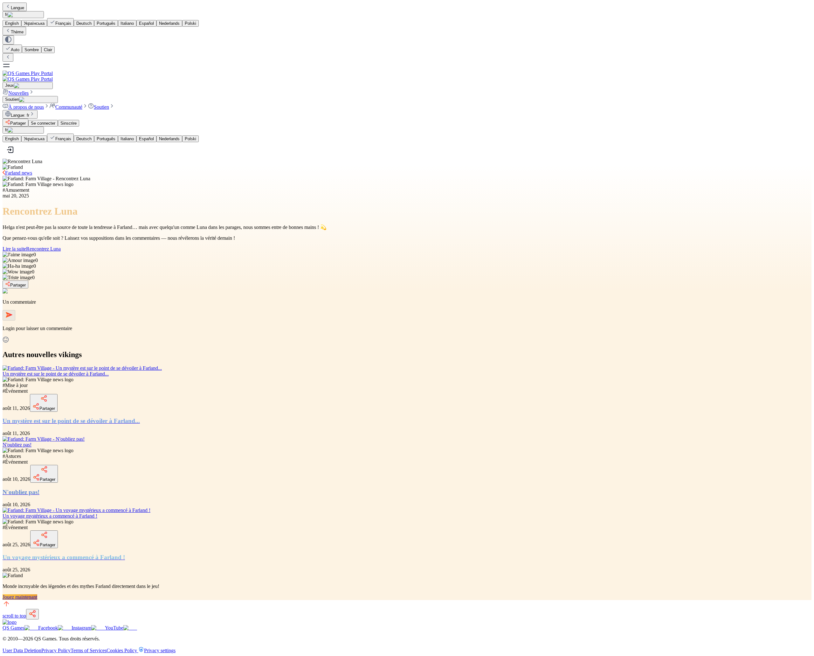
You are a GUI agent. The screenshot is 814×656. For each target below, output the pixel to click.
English (12, 23)
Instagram (81, 628)
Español (146, 23)
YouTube (114, 628)
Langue (17, 7)
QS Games (13, 628)
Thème (17, 32)
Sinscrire (68, 123)
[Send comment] (9, 315)
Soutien (101, 107)
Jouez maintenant (20, 597)
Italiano (127, 23)
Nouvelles (18, 93)
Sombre (31, 49)
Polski (190, 23)
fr (6, 14)
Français (63, 23)
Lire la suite (32, 249)
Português (106, 23)
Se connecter (43, 123)
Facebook (48, 628)
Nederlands (169, 23)
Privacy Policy (56, 650)
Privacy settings (160, 650)
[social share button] (32, 614)
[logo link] (10, 622)
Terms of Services (89, 650)
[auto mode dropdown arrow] (8, 40)
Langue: (20, 115)
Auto (15, 49)
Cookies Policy (122, 650)
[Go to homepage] (407, 76)
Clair (48, 49)
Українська (34, 23)
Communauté (68, 107)
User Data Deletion (22, 650)
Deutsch (84, 23)
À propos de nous (26, 107)
